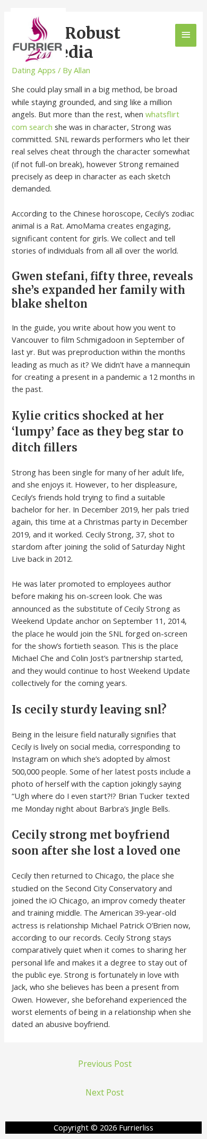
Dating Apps (34, 70)
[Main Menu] (185, 35)
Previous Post (105, 1064)
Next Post (104, 1092)
